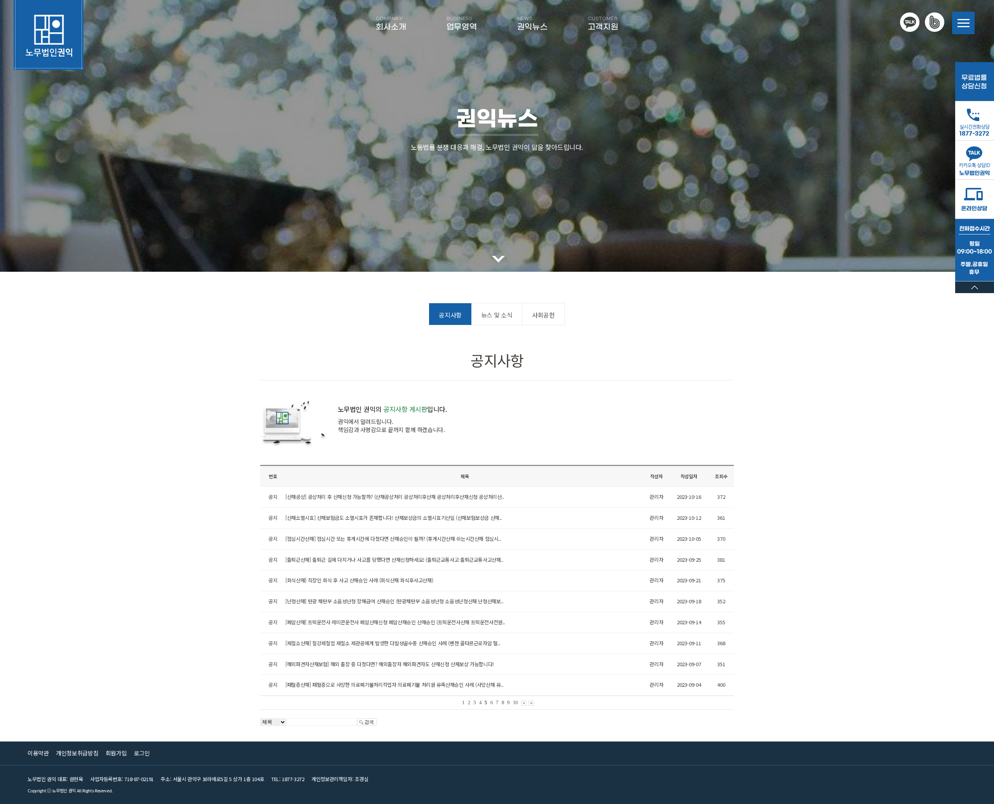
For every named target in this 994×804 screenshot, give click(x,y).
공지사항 (450, 315)
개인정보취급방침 (77, 753)
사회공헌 (543, 315)
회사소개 (391, 23)
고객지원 (603, 23)
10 (515, 702)
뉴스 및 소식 (496, 315)
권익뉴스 (532, 23)
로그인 (142, 753)
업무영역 (462, 23)
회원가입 (116, 753)
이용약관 (38, 753)
